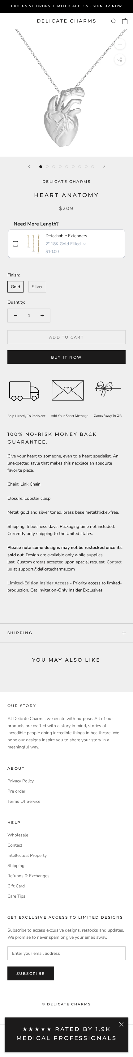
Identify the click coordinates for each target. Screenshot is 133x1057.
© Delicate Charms (66, 1004)
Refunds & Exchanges (28, 876)
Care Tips (16, 896)
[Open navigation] (9, 21)
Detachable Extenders (66, 236)
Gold (15, 287)
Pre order (16, 791)
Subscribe (30, 973)
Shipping (19, 632)
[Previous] (29, 166)
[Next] (104, 166)
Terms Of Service (23, 801)
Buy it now (66, 357)
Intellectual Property (27, 855)
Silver (37, 287)
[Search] (114, 20)
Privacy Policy (20, 781)
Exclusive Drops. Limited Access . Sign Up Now (66, 6)
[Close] (121, 1024)
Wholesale (17, 835)
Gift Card (16, 886)
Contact (14, 845)
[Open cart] (124, 21)
